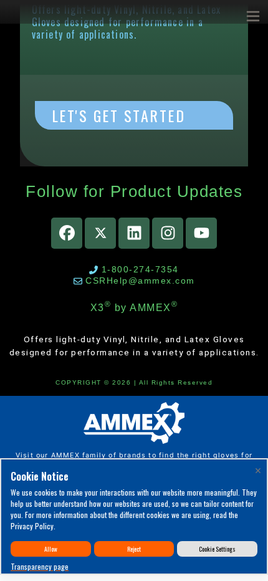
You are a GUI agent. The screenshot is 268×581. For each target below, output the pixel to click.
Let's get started (119, 115)
